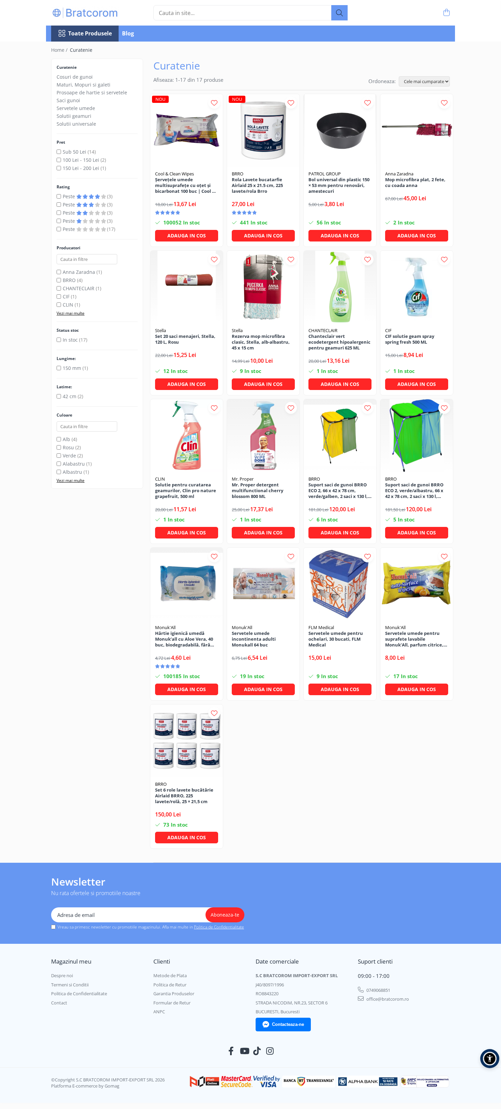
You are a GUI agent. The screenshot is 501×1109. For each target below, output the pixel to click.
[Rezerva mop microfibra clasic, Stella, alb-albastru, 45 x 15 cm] (263, 287)
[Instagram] (270, 1051)
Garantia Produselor (173, 993)
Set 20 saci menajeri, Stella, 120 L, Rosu (185, 339)
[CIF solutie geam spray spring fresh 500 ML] (416, 287)
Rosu (68, 447)
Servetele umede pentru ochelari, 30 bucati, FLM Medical (335, 639)
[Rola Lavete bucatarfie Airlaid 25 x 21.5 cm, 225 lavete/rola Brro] (263, 130)
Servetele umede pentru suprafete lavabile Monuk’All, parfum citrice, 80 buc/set (414, 639)
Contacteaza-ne (288, 1024)
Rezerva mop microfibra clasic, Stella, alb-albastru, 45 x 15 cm (261, 342)
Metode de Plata (170, 975)
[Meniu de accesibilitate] (489, 1058)
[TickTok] (257, 1051)
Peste (69, 196)
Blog (128, 33)
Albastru (72, 472)
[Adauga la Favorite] (214, 103)
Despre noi (62, 975)
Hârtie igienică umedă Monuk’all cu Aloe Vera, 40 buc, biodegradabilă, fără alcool (184, 639)
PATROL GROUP (324, 174)
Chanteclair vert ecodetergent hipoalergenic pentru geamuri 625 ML (339, 342)
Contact (59, 1003)
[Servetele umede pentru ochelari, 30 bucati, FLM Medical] (340, 584)
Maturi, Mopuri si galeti (83, 84)
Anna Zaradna (79, 272)
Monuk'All (165, 627)
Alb (66, 439)
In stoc (70, 340)
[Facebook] (231, 1051)
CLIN (68, 304)
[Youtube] (244, 1051)
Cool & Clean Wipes (174, 174)
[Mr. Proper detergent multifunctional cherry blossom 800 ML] (263, 435)
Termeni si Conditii (70, 985)
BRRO (69, 280)
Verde (69, 455)
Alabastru (74, 463)
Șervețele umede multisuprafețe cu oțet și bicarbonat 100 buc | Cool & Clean (185, 185)
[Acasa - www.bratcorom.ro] (85, 12)
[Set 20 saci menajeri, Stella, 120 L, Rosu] (186, 287)
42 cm (69, 396)
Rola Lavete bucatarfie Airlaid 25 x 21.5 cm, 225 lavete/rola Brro (257, 185)
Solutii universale (76, 124)
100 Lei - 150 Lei (81, 160)
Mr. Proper (243, 479)
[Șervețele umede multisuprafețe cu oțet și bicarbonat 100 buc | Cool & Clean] (186, 130)
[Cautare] (339, 12)
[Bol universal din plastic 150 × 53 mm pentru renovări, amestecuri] (340, 130)
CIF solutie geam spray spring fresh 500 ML (409, 339)
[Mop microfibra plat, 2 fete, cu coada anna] (416, 130)
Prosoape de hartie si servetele (92, 92)
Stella (160, 330)
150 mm (72, 368)
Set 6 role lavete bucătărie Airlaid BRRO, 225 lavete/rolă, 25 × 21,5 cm (184, 796)
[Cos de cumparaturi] (446, 13)
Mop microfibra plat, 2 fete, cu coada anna (415, 182)
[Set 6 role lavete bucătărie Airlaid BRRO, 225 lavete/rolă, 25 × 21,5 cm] (186, 740)
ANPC (159, 1012)
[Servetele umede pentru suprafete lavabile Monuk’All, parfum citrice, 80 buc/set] (416, 584)
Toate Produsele (90, 33)
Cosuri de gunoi (75, 77)
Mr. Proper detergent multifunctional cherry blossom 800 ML (257, 490)
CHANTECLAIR (78, 288)
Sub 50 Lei (74, 152)
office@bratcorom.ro (387, 999)
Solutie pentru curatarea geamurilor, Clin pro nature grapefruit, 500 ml (185, 490)
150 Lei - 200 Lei (81, 168)
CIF (66, 296)
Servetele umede (76, 108)
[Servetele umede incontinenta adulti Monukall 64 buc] (263, 584)
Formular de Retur (172, 1003)
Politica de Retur (169, 985)
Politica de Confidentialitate (219, 927)
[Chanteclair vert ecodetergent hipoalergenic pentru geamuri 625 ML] (340, 287)
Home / (60, 50)
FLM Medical (321, 627)
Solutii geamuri (74, 116)
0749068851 (377, 990)
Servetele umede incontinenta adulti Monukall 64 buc (254, 639)
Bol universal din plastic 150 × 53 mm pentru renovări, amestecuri (338, 185)
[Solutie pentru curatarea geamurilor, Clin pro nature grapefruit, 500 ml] (186, 435)
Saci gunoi (68, 100)
